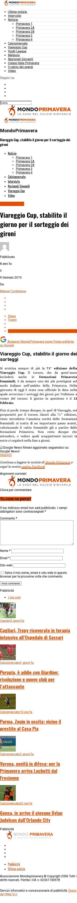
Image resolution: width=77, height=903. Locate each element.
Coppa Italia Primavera (23, 63)
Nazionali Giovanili (20, 59)
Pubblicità (14, 864)
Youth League (17, 51)
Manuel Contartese (13, 291)
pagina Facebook (33, 466)
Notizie (13, 20)
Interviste (14, 16)
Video (12, 71)
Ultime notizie (17, 12)
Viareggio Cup (17, 47)
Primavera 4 (24, 39)
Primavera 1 (24, 24)
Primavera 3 (24, 35)
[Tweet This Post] (42, 302)
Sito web (6, 565)
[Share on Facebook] (42, 298)
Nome (5, 551)
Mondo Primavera (57, 462)
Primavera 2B (25, 32)
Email (5, 558)
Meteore (14, 55)
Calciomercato (18, 43)
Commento (8, 518)
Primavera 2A (25, 28)
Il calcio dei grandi (20, 67)
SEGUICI (6, 455)
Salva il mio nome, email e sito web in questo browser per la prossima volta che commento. (33, 574)
